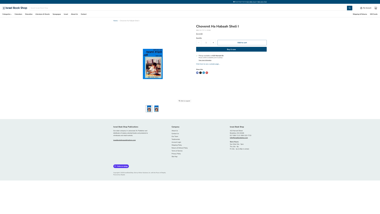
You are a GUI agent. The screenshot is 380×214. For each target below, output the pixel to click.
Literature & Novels (42, 14)
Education (28, 14)
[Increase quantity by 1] (213, 42)
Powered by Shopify (119, 175)
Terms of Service (177, 151)
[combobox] (188, 8)
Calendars (18, 14)
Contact (83, 14)
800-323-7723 (262, 2)
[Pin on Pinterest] (207, 73)
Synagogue (57, 14)
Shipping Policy (177, 145)
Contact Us (175, 134)
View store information (205, 60)
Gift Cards (374, 14)
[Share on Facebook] (197, 73)
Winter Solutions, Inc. (144, 173)
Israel (66, 14)
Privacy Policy (176, 154)
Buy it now (231, 49)
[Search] (349, 8)
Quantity (199, 38)
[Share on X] (200, 73)
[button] (149, 108)
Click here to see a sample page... (208, 64)
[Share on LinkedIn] (203, 73)
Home (115, 21)
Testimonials (176, 139)
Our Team (175, 136)
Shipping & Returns (360, 14)
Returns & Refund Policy (180, 148)
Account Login (176, 142)
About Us (74, 14)
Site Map (174, 157)
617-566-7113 (251, 2)
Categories (6, 14)
